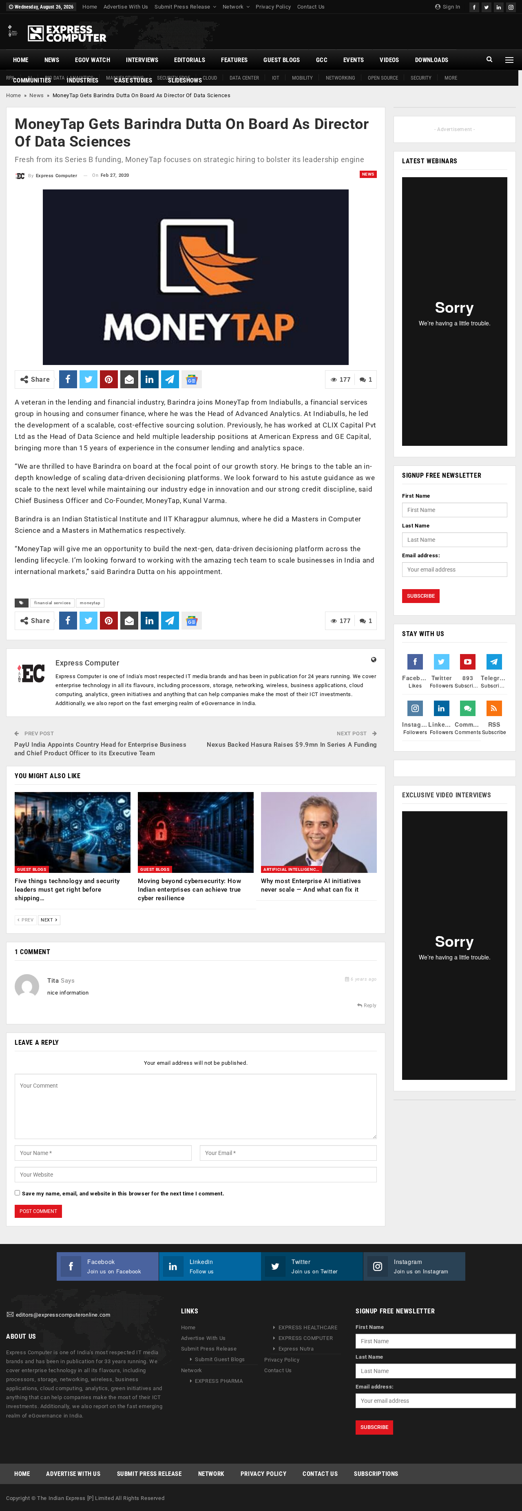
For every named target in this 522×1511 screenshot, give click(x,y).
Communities (32, 80)
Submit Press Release (182, 7)
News (52, 60)
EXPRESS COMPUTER (306, 1338)
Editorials (189, 60)
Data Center (244, 78)
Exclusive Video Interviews (446, 795)
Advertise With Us (126, 7)
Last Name (415, 526)
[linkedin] (499, 6)
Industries (82, 80)
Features (234, 60)
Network (233, 7)
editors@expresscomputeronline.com (63, 1315)
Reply (369, 1005)
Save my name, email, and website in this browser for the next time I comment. (123, 1194)
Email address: (421, 555)
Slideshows (185, 80)
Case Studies (133, 80)
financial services (52, 603)
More (451, 78)
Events (353, 60)
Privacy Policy (273, 7)
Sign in (450, 7)
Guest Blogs (281, 60)
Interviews (142, 60)
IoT (275, 78)
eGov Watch (92, 60)
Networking (340, 78)
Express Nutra (296, 1349)
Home (89, 7)
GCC (321, 60)
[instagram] (511, 6)
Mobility (302, 78)
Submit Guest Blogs (220, 1360)
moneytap (90, 603)
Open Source (383, 78)
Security (421, 78)
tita (53, 980)
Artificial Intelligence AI (292, 869)
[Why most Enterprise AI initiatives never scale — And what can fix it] (319, 832)
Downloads (432, 60)
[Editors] (10, 1315)
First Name (416, 496)
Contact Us (311, 7)
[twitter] (486, 6)
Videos (389, 60)
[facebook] (474, 6)
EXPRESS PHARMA (219, 1381)
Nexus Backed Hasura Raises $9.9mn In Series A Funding (292, 744)
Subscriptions (376, 1474)
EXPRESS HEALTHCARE (308, 1328)
